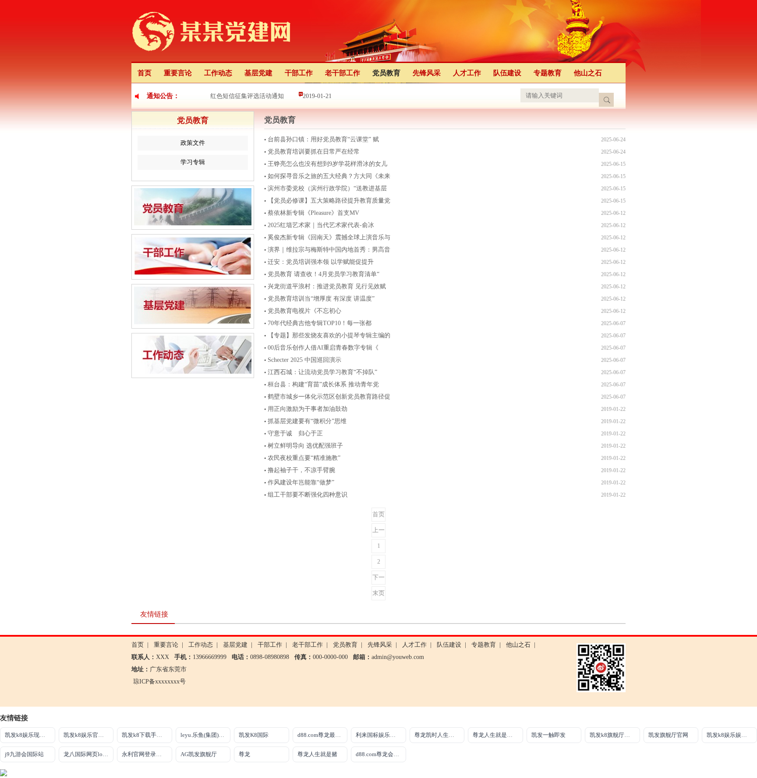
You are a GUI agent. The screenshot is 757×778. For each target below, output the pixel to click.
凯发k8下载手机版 (145, 735)
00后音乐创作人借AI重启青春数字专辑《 (323, 347)
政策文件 (192, 143)
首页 (145, 73)
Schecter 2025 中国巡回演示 (304, 360)
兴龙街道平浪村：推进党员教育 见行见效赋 (327, 286)
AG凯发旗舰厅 (198, 754)
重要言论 (178, 73)
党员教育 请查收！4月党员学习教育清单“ (323, 274)
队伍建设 (507, 73)
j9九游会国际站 (24, 754)
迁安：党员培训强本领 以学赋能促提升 (321, 262)
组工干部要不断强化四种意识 (307, 494)
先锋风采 (427, 73)
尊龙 (244, 754)
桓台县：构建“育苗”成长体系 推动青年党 (323, 384)
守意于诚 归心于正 (295, 433)
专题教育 (548, 73)
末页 (378, 593)
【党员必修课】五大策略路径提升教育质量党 (329, 200)
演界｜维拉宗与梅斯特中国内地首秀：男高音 (329, 249)
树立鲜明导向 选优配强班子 (305, 445)
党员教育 (386, 73)
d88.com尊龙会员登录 (381, 754)
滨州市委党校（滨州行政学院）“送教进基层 (327, 188)
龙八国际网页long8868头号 (89, 754)
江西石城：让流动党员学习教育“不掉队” (322, 372)
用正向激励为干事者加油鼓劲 (307, 409)
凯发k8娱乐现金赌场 (30, 735)
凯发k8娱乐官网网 (87, 735)
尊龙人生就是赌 (317, 754)
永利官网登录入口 (144, 754)
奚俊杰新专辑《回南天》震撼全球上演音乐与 (329, 237)
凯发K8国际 (254, 735)
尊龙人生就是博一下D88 (498, 735)
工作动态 (218, 73)
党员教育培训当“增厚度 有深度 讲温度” (321, 298)
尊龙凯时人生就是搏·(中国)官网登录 (439, 735)
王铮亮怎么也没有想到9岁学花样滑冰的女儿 (327, 164)
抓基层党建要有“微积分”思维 (307, 421)
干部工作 (299, 73)
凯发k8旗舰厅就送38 (615, 735)
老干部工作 (342, 73)
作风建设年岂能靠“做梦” (301, 482)
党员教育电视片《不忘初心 (304, 311)
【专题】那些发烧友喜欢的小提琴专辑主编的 (329, 335)
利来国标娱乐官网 (378, 735)
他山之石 (588, 73)
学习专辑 (192, 162)
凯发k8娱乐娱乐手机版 (732, 735)
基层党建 (258, 73)
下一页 (378, 579)
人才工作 (467, 73)
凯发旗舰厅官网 (668, 735)
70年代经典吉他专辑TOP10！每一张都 (319, 323)
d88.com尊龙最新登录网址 (322, 735)
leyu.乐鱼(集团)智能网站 (205, 735)
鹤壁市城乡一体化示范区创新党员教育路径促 (329, 396)
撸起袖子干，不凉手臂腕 (301, 470)
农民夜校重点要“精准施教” (304, 458)
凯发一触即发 (548, 735)
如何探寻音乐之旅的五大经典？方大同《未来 (329, 176)
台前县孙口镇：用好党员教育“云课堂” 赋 (323, 139)
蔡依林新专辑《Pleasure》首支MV (313, 213)
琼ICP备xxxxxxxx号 (159, 681)
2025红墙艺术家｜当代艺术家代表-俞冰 (321, 225)
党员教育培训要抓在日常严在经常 (314, 151)
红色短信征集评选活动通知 (247, 96)
